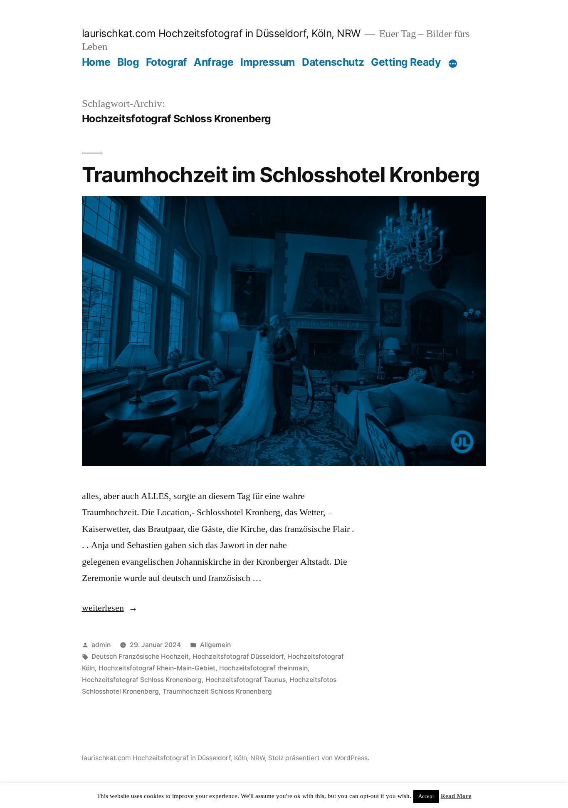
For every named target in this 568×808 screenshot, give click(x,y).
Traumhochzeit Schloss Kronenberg (217, 691)
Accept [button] (426, 796)
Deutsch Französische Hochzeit (140, 656)
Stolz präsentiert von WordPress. (318, 758)
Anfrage (214, 62)
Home (96, 62)
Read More (456, 796)
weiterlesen (110, 608)
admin (101, 645)
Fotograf (166, 62)
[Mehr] (453, 64)
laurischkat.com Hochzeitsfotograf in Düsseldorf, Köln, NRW (221, 33)
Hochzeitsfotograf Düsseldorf (238, 656)
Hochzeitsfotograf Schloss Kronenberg (142, 680)
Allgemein (215, 645)
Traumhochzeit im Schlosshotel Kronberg (280, 174)
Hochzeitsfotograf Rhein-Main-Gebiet (157, 668)
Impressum (267, 62)
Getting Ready (406, 62)
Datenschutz (333, 62)
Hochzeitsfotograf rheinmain (263, 668)
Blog (128, 62)
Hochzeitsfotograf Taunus (245, 680)
